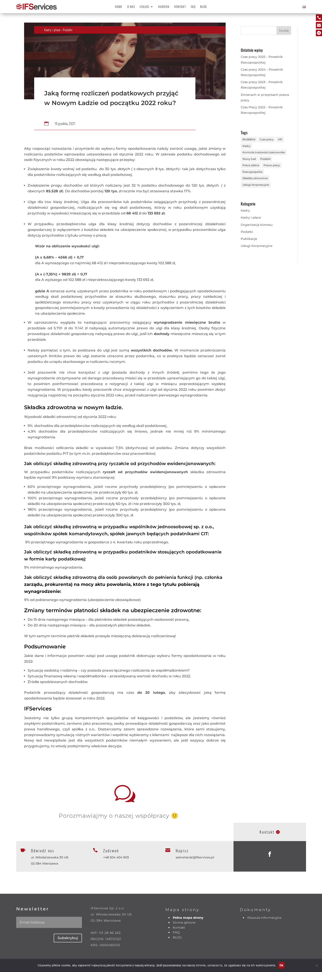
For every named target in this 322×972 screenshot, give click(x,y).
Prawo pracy (272, 165)
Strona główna (184, 922)
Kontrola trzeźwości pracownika (263, 152)
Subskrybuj (68, 938)
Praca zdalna (250, 165)
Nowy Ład (249, 159)
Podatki (68, 29)
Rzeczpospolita (252, 171)
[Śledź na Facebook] (269, 854)
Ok (281, 965)
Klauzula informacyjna (264, 918)
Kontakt (180, 7)
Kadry (246, 146)
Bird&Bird (248, 139)
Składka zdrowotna (255, 178)
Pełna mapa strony (188, 918)
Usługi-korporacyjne (255, 184)
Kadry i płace (52, 29)
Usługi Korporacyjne (256, 246)
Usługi (144, 7)
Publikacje (249, 239)
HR (280, 139)
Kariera (164, 7)
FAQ (193, 7)
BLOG (203, 7)
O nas (131, 7)
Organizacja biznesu (256, 225)
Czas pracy (267, 139)
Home (118, 7)
